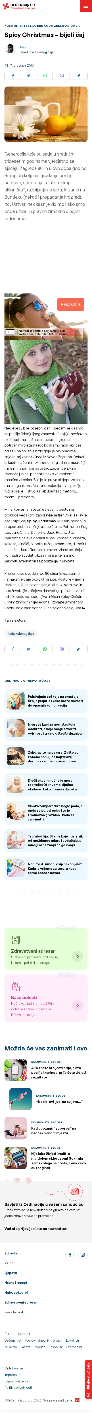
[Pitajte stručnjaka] (88, 1379)
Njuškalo (10, 1347)
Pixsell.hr (56, 1347)
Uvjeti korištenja (16, 1381)
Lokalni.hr (73, 1340)
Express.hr (74, 1347)
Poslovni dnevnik (37, 1340)
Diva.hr (58, 1340)
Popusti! (40, 1347)
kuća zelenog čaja (21, 634)
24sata (25, 1347)
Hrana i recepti (16, 1282)
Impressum (12, 1375)
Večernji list (12, 1340)
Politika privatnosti (18, 1387)
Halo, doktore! (16, 1292)
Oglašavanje (13, 1368)
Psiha (8, 1263)
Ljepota (10, 1273)
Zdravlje (11, 1253)
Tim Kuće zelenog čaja (37, 52)
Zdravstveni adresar (20, 1302)
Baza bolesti (14, 1312)
